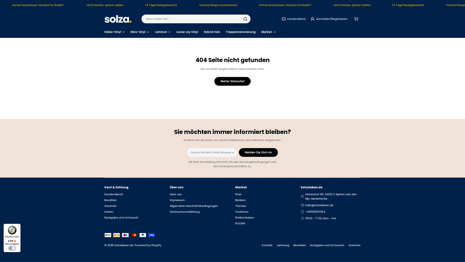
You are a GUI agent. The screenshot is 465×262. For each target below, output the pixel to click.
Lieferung (283, 245)
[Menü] (18, 226)
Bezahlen (300, 245)
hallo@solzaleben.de (319, 205)
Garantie (355, 245)
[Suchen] (245, 19)
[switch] (12, 248)
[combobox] (195, 19)
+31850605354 (315, 212)
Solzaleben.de (123, 245)
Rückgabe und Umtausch (327, 245)
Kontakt (267, 245)
